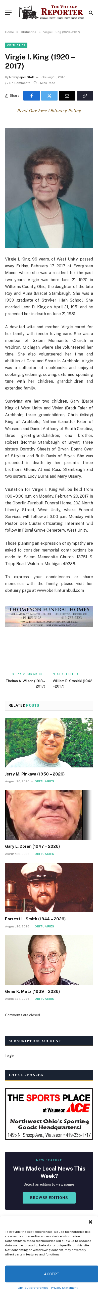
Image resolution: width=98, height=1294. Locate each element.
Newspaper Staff (21, 77)
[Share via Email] (67, 96)
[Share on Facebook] (31, 96)
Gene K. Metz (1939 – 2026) (32, 991)
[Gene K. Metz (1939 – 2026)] (49, 960)
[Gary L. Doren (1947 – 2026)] (49, 815)
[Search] (90, 12)
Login (9, 1056)
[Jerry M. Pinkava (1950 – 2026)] (49, 742)
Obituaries (16, 45)
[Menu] (8, 12)
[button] (90, 1221)
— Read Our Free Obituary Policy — (49, 110)
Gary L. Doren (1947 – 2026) (32, 846)
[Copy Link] (85, 96)
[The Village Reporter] (51, 12)
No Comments (19, 83)
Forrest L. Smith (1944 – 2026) (35, 919)
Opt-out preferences (33, 1287)
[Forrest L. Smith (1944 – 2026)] (49, 887)
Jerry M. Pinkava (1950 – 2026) (35, 774)
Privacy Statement (64, 1287)
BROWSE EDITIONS (49, 1198)
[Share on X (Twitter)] (49, 96)
